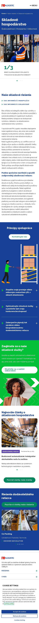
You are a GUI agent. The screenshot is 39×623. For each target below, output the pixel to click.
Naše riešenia (12, 13)
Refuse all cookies (19, 616)
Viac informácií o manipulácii (16, 100)
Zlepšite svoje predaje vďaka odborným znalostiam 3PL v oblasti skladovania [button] (19, 292)
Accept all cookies (19, 612)
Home (4, 13)
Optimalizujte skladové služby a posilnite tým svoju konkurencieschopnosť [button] (19, 308)
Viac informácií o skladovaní (16, 104)
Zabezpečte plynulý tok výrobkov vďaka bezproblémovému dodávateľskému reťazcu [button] (17, 326)
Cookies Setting (19, 620)
